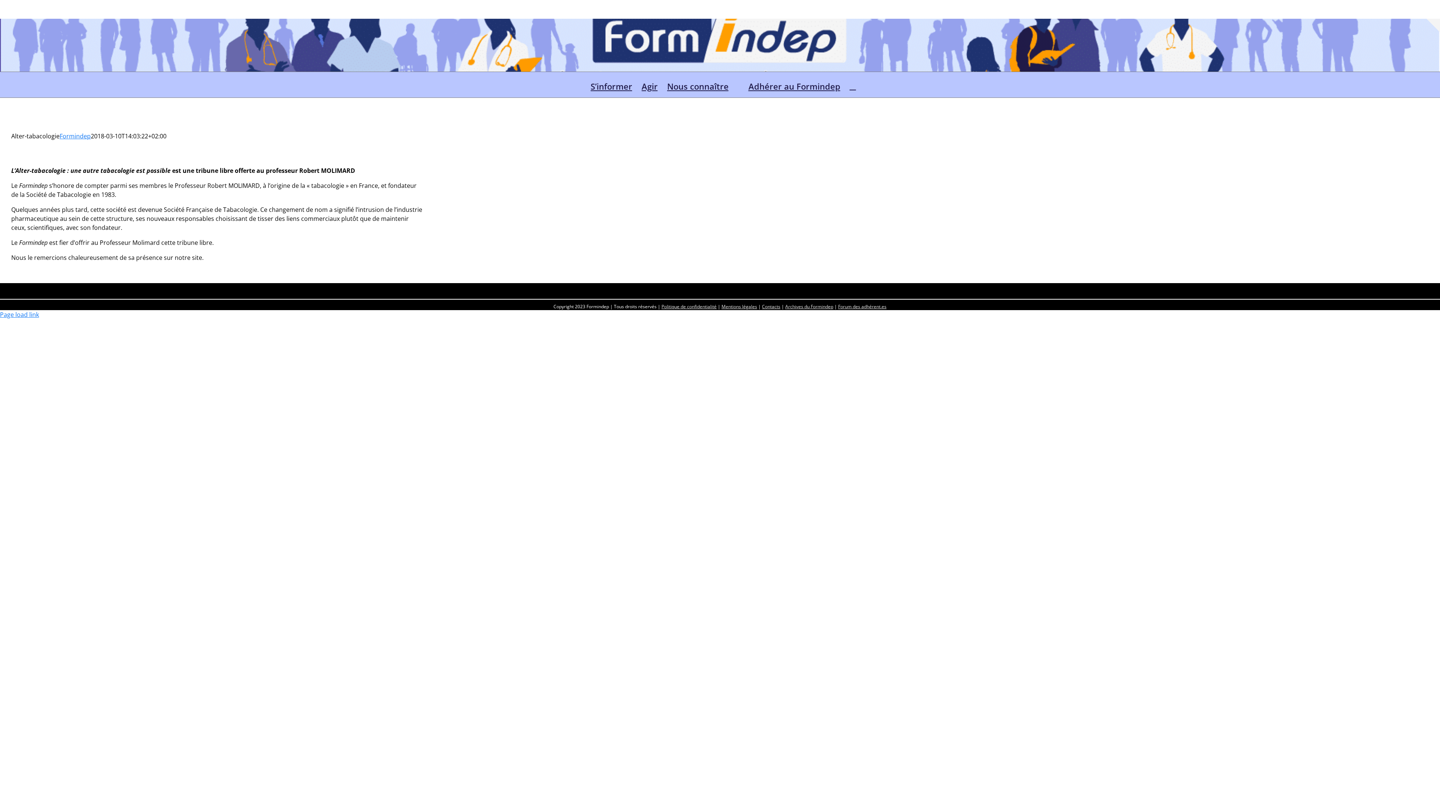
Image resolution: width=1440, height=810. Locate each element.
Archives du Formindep (809, 306)
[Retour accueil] (578, 85)
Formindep (75, 136)
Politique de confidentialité (689, 306)
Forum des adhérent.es (862, 306)
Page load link (19, 314)
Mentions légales (739, 306)
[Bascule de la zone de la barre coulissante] (1433, 25)
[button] (853, 85)
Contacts (771, 306)
